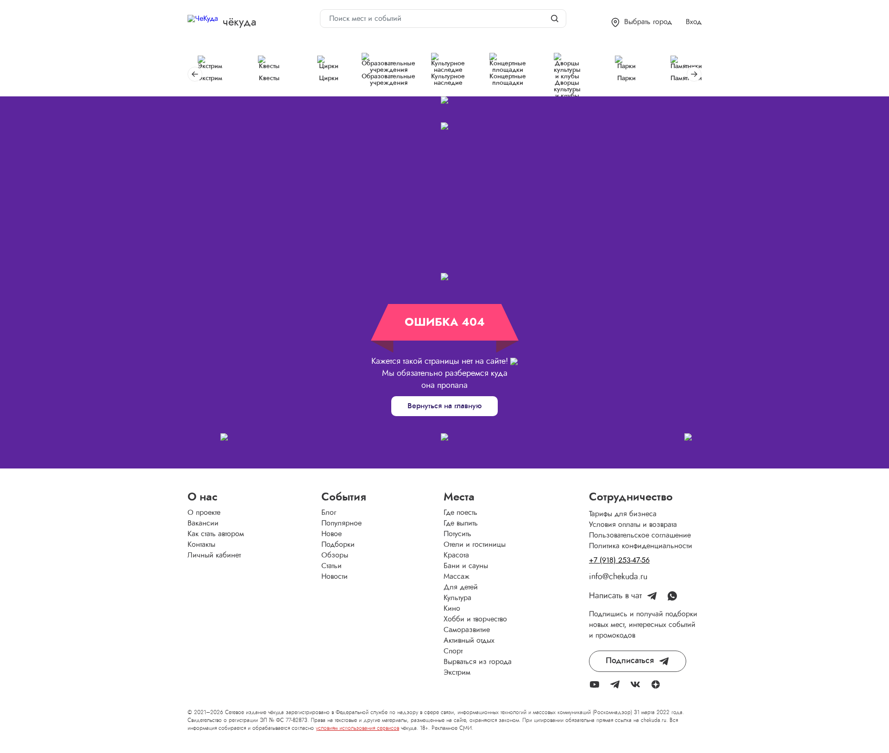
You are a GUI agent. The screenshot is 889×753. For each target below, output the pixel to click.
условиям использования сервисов (357, 728)
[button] (641, 22)
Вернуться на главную (444, 406)
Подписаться (630, 661)
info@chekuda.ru (618, 577)
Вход (693, 21)
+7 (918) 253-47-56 (619, 560)
